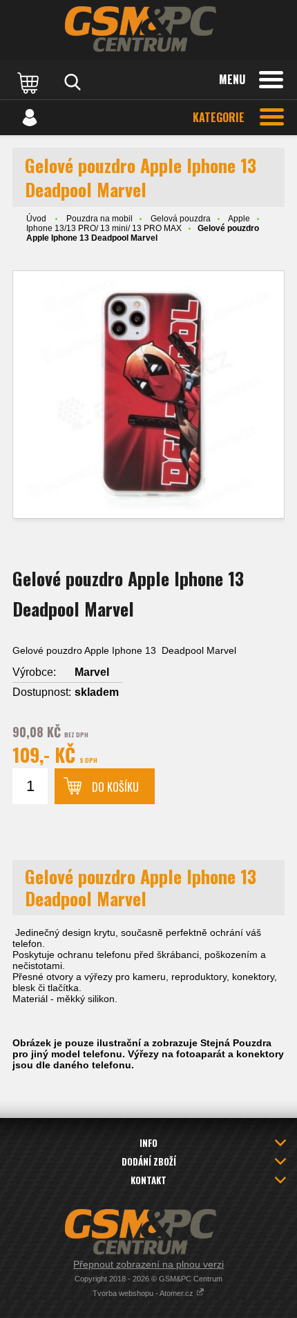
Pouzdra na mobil (99, 218)
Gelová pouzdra (181, 218)
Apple (239, 218)
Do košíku (115, 787)
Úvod (36, 218)
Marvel (92, 672)
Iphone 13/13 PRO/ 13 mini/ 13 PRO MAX (104, 228)
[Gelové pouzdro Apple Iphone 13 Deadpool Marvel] (148, 394)
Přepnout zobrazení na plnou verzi (148, 1264)
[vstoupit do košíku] (29, 82)
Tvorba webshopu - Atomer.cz (144, 1293)
